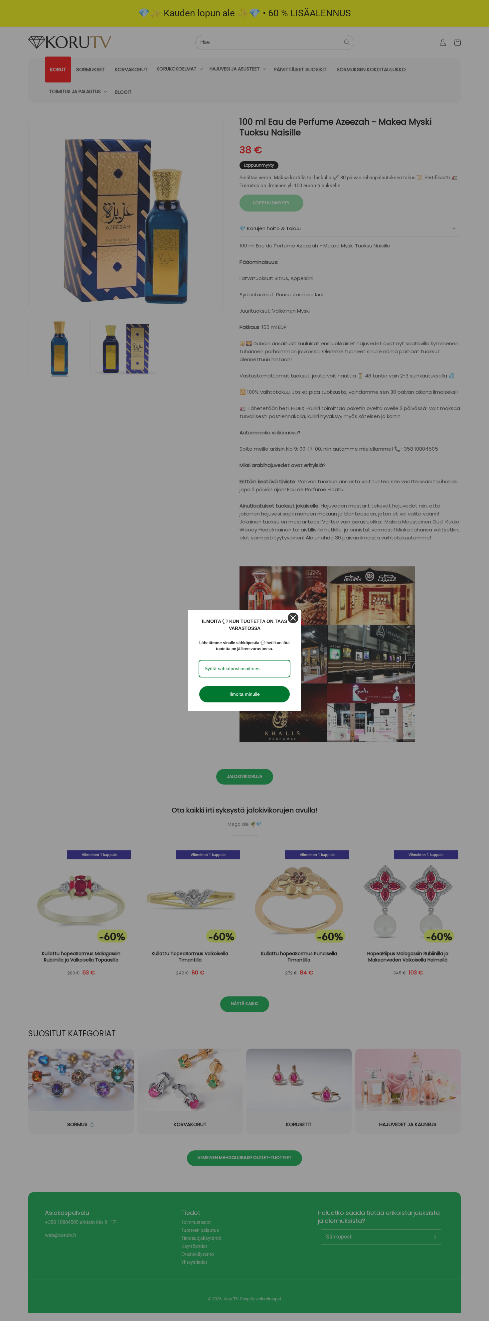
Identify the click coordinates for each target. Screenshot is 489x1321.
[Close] (293, 618)
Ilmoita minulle (245, 694)
